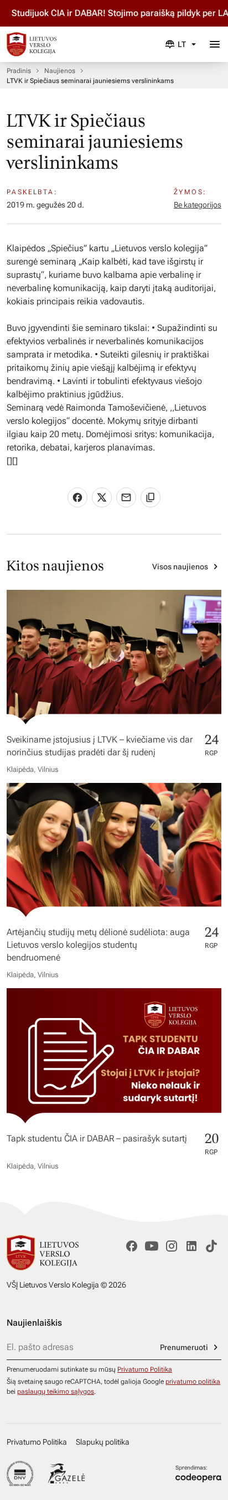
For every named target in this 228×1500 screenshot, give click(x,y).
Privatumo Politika (144, 1369)
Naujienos (59, 71)
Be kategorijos (197, 204)
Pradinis (19, 71)
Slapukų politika (102, 1441)
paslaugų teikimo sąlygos (55, 1391)
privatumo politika (192, 1381)
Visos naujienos (180, 566)
